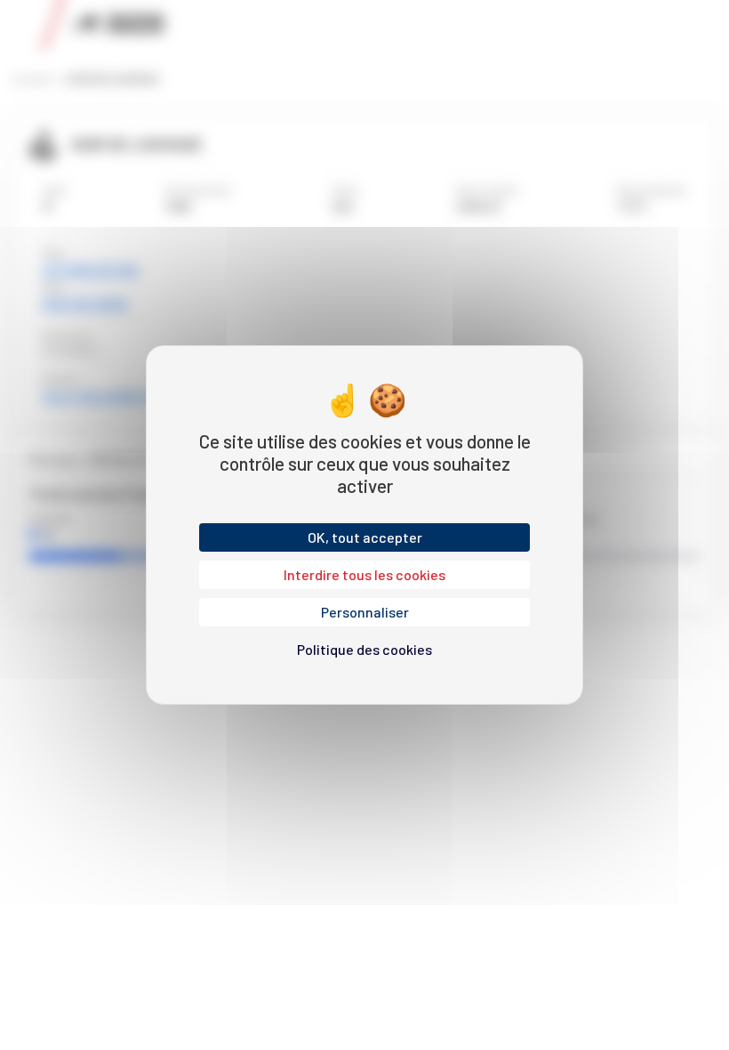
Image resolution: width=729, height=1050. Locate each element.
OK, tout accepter (365, 537)
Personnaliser (365, 611)
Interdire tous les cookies (364, 574)
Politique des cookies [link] (364, 649)
